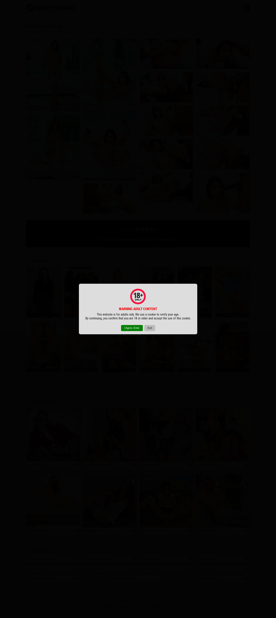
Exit (150, 328)
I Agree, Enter (132, 328)
